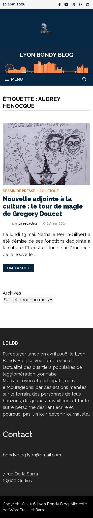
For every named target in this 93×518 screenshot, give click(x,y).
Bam (39, 510)
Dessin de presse (19, 191)
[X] (74, 4)
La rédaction (28, 223)
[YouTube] (67, 4)
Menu (17, 79)
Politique (49, 191)
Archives (12, 293)
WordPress (19, 510)
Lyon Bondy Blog (53, 504)
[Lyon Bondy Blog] (46, 60)
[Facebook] (60, 4)
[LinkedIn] (87, 4)
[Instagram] (81, 4)
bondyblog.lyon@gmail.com (32, 454)
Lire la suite (18, 268)
